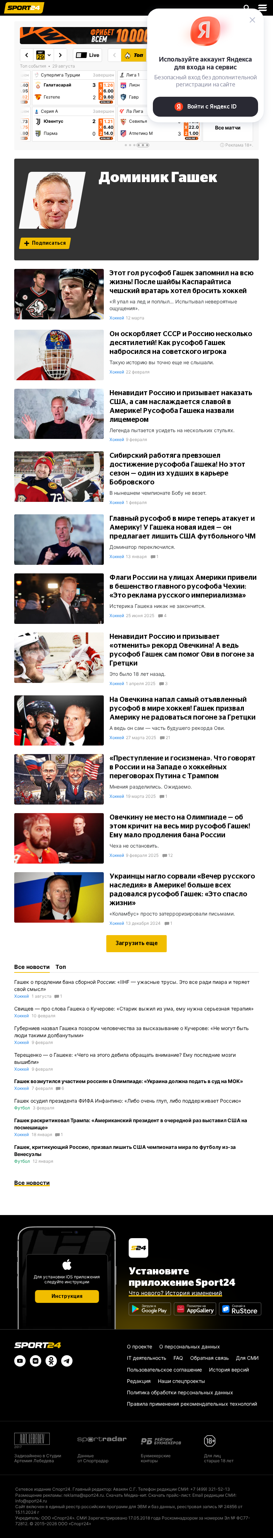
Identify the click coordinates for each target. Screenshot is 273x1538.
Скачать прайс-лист (169, 1495)
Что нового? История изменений (175, 1292)
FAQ (178, 1358)
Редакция (139, 1381)
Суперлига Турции (60, 75)
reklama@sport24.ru (84, 1495)
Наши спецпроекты (181, 1381)
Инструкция (67, 1296)
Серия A (49, 111)
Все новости (32, 1182)
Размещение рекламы (38, 1495)
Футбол (22, 1107)
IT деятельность (146, 1358)
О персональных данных (189, 1346)
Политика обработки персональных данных (180, 1392)
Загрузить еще (137, 943)
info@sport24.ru (31, 1500)
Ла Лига (134, 111)
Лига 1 (133, 75)
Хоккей (116, 317)
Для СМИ (247, 1358)
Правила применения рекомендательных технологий (192, 1404)
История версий (229, 1370)
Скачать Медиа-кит (126, 1495)
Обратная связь (209, 1358)
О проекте (139, 1346)
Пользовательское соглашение (164, 1370)
